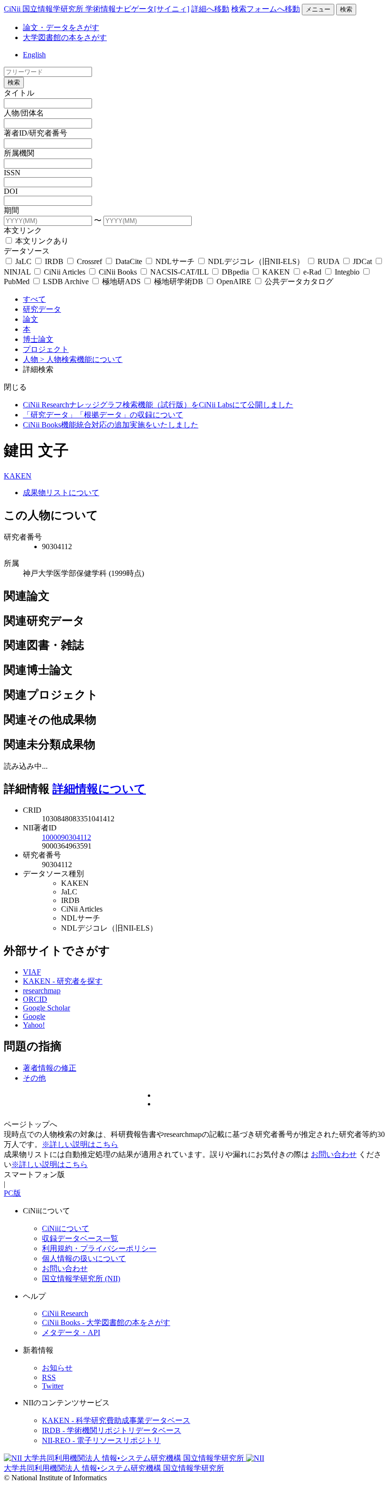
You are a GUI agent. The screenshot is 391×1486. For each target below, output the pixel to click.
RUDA (328, 261)
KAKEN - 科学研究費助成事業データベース (116, 1420)
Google (34, 1016)
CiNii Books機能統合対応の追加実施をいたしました (110, 425)
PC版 (12, 1193)
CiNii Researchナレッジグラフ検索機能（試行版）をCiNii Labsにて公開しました (158, 405)
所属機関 (19, 153)
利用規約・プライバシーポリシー (99, 1248)
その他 (34, 1078)
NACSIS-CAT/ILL (179, 272)
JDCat (362, 261)
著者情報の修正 (49, 1068)
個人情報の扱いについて (84, 1258)
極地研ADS (121, 281)
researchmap (42, 991)
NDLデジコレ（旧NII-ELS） (256, 261)
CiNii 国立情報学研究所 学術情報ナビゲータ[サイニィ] (96, 9)
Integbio (347, 272)
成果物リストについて (61, 492)
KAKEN (276, 272)
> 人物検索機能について (81, 359)
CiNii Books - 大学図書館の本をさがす (106, 1322)
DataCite (128, 261)
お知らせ (57, 1368)
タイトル (19, 93)
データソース (27, 251)
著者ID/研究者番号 (35, 133)
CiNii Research (65, 1313)
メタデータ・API (71, 1332)
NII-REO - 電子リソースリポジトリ (101, 1440)
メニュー (318, 9)
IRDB (54, 261)
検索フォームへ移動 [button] (265, 9)
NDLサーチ (175, 261)
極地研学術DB (178, 281)
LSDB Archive (66, 281)
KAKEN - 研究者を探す (63, 981)
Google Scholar (46, 1008)
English (34, 55)
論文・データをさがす (61, 27)
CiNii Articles (64, 272)
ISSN (12, 173)
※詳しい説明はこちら (80, 1144)
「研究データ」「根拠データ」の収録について (103, 415)
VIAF (32, 972)
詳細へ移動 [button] (210, 9)
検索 (346, 9)
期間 (11, 210)
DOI (11, 191)
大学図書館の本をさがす (65, 37)
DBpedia (235, 272)
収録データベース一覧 (80, 1238)
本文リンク (23, 230)
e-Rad (312, 272)
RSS (49, 1377)
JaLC (23, 261)
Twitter (52, 1386)
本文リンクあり (41, 241)
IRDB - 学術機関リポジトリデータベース (111, 1430)
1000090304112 (66, 837)
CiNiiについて (65, 1228)
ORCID (35, 999)
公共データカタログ (298, 281)
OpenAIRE (234, 281)
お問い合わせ (334, 1154)
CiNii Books (118, 272)
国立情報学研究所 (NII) (81, 1278)
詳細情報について (99, 789)
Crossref (89, 261)
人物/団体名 (24, 113)
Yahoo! (34, 1025)
